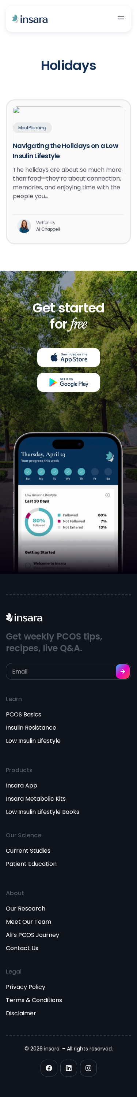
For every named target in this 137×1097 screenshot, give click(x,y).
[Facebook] (49, 1068)
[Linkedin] (68, 1068)
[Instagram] (88, 1068)
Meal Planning (32, 128)
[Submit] (123, 671)
